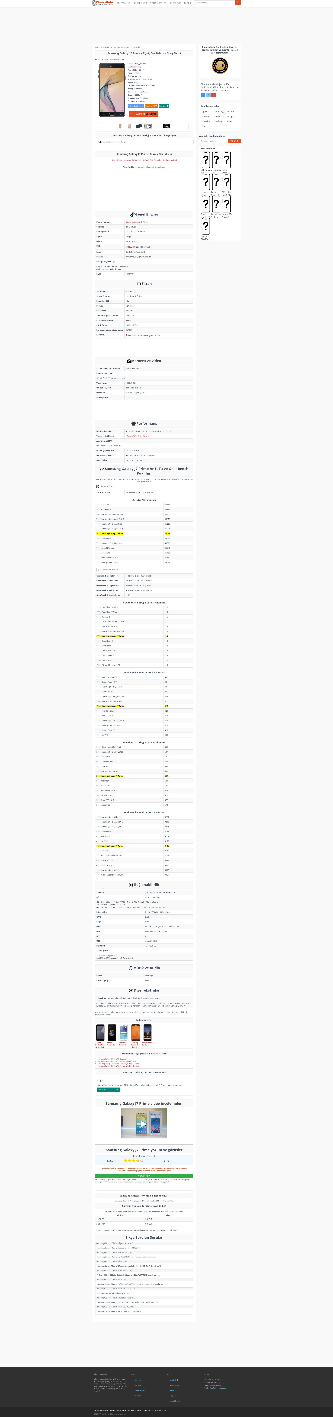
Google (230, 116)
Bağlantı (146, 160)
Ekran (119, 160)
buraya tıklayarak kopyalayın (151, 167)
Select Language (100, 1410)
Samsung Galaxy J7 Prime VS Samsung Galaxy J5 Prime (118, 1066)
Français (133, 1410)
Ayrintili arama (175, 1401)
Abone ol (234, 141)
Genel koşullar (140, 1390)
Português (153, 1410)
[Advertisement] (166, 25)
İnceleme (175, 3)
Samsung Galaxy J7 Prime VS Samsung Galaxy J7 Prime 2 (119, 1063)
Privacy (138, 1396)
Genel (113, 160)
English (115, 1410)
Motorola (219, 116)
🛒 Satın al (138, 114)
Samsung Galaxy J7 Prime (137, 222)
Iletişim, (138, 1385)
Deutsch (127, 1410)
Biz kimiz (138, 1380)
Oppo (204, 126)
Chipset (173, 1390)
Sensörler (157, 160)
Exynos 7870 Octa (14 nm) (138, 436)
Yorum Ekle (144, 1176)
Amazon (131, 246)
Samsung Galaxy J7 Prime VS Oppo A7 (112, 1059)
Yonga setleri (158, 3)
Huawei (205, 116)
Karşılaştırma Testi (170, 160)
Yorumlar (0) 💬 (151, 106)
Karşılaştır (140, 3)
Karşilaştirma (175, 1385)
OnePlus (206, 121)
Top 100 (173, 1396)
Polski (159, 1410)
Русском (140, 1410)
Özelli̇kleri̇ (174, 1380)
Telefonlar (123, 3)
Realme (218, 121)
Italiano (146, 1410)
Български (165, 1410)
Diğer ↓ (188, 3)
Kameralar (127, 160)
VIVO (229, 121)
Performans (136, 160)
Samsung (137, 67)
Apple (204, 111)
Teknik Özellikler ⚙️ (135, 106)
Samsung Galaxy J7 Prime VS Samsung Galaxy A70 (117, 1061)
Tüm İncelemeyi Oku (109, 1089)
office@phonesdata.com (218, 1388)
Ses (151, 160)
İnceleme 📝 (164, 106)
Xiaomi (230, 111)
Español (121, 1410)
